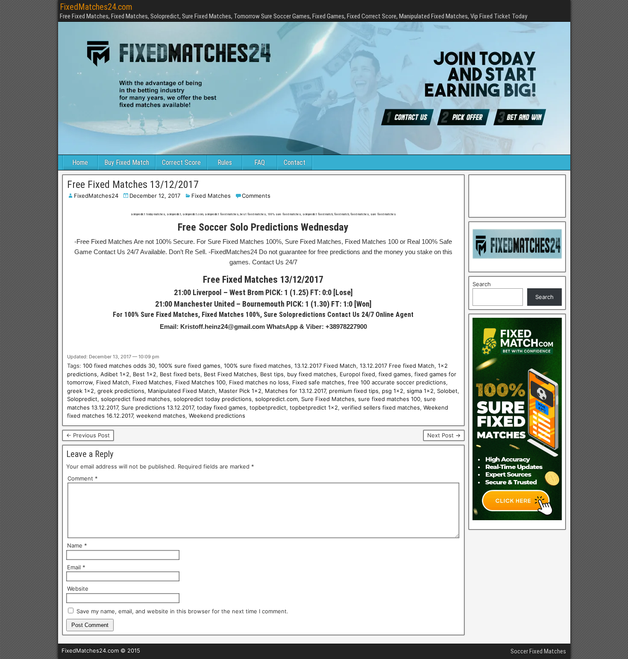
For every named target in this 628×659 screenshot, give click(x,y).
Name (77, 545)
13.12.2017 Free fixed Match (397, 365)
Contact (294, 162)
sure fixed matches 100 (389, 398)
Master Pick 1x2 (240, 390)
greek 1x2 (80, 390)
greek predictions (120, 390)
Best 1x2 (144, 374)
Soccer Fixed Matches (538, 651)
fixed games (395, 374)
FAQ (259, 162)
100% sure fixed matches (257, 365)
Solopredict (82, 398)
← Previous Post (88, 435)
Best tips (272, 374)
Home (80, 162)
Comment (82, 478)
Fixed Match (112, 382)
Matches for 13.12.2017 (295, 390)
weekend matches (160, 415)
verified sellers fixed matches (380, 407)
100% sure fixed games (189, 365)
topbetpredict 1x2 (314, 407)
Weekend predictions (217, 415)
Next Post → (444, 435)
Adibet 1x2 (114, 374)
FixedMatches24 (96, 195)
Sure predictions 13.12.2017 (157, 407)
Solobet (447, 390)
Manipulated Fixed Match (181, 390)
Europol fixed (357, 374)
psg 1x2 (392, 390)
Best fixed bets (180, 374)
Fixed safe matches (318, 382)
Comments (256, 195)
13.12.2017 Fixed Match (325, 365)
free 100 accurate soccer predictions (397, 382)
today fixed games (221, 407)
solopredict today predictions (212, 398)
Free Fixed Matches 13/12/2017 (133, 184)
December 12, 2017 (154, 195)
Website (77, 588)
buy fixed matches (311, 374)
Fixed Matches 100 (200, 382)
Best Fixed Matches (230, 374)
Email (76, 567)
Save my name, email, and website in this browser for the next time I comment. (182, 611)
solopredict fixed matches (135, 398)
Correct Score (181, 162)
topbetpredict (267, 407)
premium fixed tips (354, 390)
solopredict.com (276, 398)
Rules (224, 162)
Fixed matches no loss (259, 382)
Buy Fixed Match (126, 162)
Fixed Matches (211, 195)
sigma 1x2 (420, 390)
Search (481, 284)
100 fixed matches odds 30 (119, 365)
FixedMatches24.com (96, 7)
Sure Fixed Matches (328, 398)
